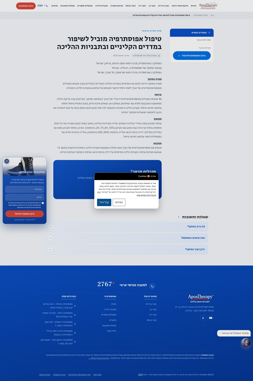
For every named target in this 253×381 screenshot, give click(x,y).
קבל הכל (104, 202)
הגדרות (119, 202)
